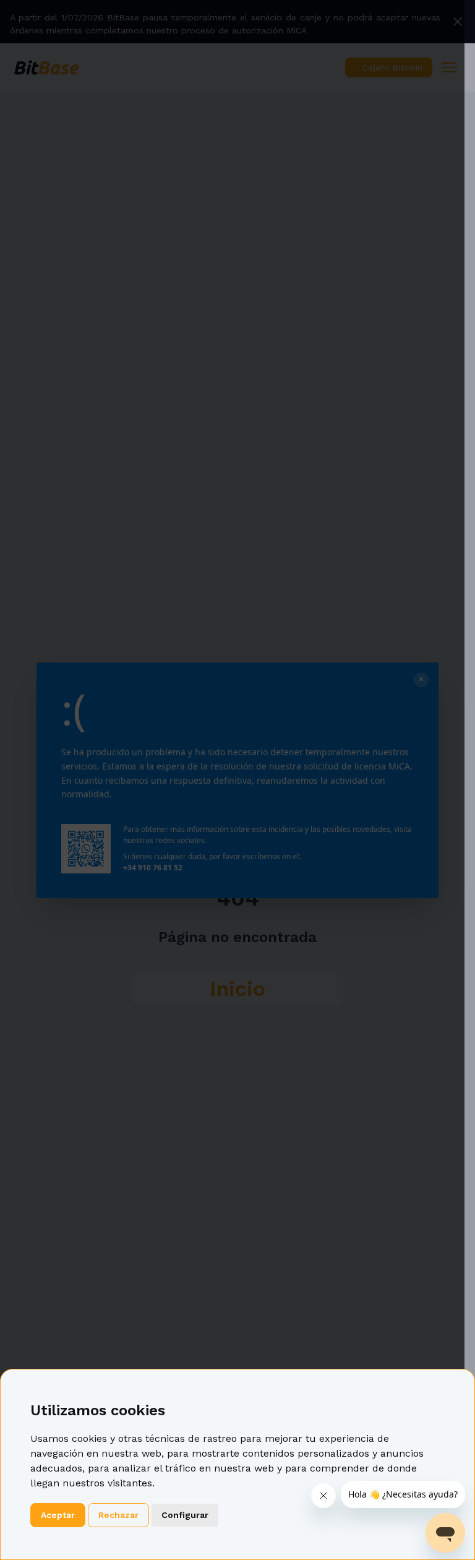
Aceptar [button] (58, 1515)
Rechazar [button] (118, 1515)
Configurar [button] (184, 1515)
